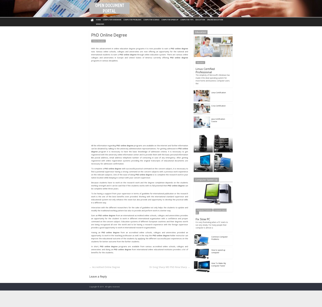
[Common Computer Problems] (223, 155)
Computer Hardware (112, 20)
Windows (100, 24)
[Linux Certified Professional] (213, 38)
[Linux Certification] (202, 91)
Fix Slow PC (203, 219)
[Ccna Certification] (202, 104)
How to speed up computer (218, 251)
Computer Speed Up (169, 20)
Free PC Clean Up (203, 147)
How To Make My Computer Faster (218, 264)
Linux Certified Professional (205, 70)
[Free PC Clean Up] (203, 135)
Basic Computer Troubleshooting (203, 165)
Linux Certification (218, 92)
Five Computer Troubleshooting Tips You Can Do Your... (223, 143)
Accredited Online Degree (104, 267)
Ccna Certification (218, 106)
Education (200, 20)
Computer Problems (132, 20)
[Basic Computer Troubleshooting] (203, 155)
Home (98, 20)
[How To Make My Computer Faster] (202, 262)
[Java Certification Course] (202, 118)
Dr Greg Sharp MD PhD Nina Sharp (169, 267)
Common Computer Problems (219, 164)
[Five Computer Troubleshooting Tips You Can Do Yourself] (223, 135)
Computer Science (151, 20)
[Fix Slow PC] (213, 185)
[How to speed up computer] (202, 249)
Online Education (215, 20)
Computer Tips (186, 20)
